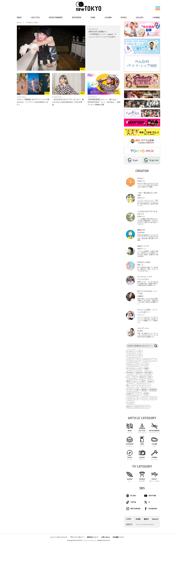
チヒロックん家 (132, 390)
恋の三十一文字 (145, 377)
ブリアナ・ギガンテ (149, 398)
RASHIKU (130, 480)
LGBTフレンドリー (134, 394)
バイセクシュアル (32, 22)
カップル (145, 364)
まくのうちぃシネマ (134, 368)
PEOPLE (124, 17)
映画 (146, 368)
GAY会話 (148, 373)
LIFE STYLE (35, 17)
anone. (150, 381)
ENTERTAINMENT (56, 17)
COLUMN (108, 17)
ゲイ (140, 351)
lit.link (133, 496)
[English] (155, 519)
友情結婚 (153, 390)
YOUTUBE (152, 496)
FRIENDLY (142, 480)
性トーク (130, 385)
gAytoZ (139, 373)
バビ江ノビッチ (132, 398)
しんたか (130, 402)
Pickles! (130, 373)
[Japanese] (138, 519)
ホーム (19, 22)
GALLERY (139, 17)
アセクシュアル (132, 364)
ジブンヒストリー (143, 385)
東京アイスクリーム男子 (136, 381)
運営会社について (92, 537)
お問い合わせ (105, 537)
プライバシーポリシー (77, 537)
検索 (155, 345)
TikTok (133, 502)
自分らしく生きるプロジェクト (138, 407)
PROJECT (154, 480)
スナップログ (132, 377)
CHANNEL (156, 17)
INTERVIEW (76, 17)
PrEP (146, 394)
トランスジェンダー (134, 356)
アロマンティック (149, 360)
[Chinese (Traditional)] (146, 519)
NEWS (19, 17)
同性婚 (144, 390)
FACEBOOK (153, 509)
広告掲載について (118, 537)
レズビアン (131, 351)
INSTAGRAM (135, 509)
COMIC (92, 17)
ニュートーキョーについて (145, 524)
